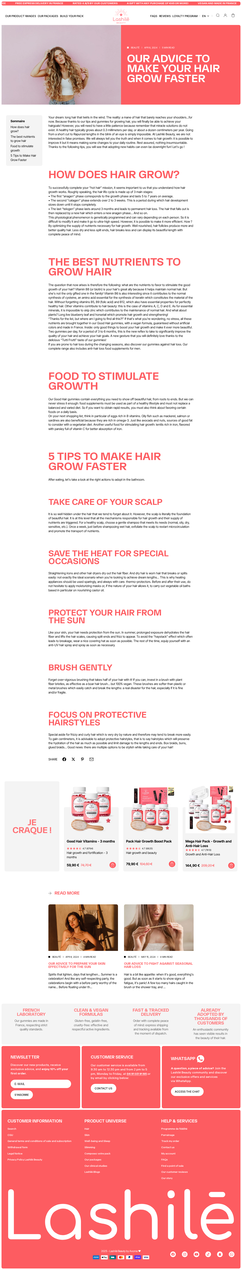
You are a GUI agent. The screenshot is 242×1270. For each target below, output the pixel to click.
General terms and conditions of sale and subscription (39, 1141)
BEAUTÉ (135, 47)
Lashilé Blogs (92, 1172)
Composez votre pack (97, 1153)
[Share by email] (91, 759)
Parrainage (168, 1135)
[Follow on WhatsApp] (231, 1254)
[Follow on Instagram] (185, 1254)
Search (12, 1128)
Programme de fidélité (174, 1128)
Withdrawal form (18, 1147)
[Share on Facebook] (64, 759)
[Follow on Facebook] (173, 1254)
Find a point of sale (172, 1165)
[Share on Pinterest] (82, 759)
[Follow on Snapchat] (220, 1254)
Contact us (168, 1147)
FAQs (164, 1159)
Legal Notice (15, 1153)
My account (168, 1153)
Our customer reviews (174, 1172)
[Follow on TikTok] (208, 1254)
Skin (87, 1135)
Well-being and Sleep (97, 1141)
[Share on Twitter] (73, 759)
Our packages (93, 1159)
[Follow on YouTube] (196, 1254)
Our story (166, 1178)
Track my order (170, 1141)
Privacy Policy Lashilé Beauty (25, 1159)
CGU (10, 1135)
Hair (87, 1128)
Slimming (90, 1147)
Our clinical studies (96, 1165)
